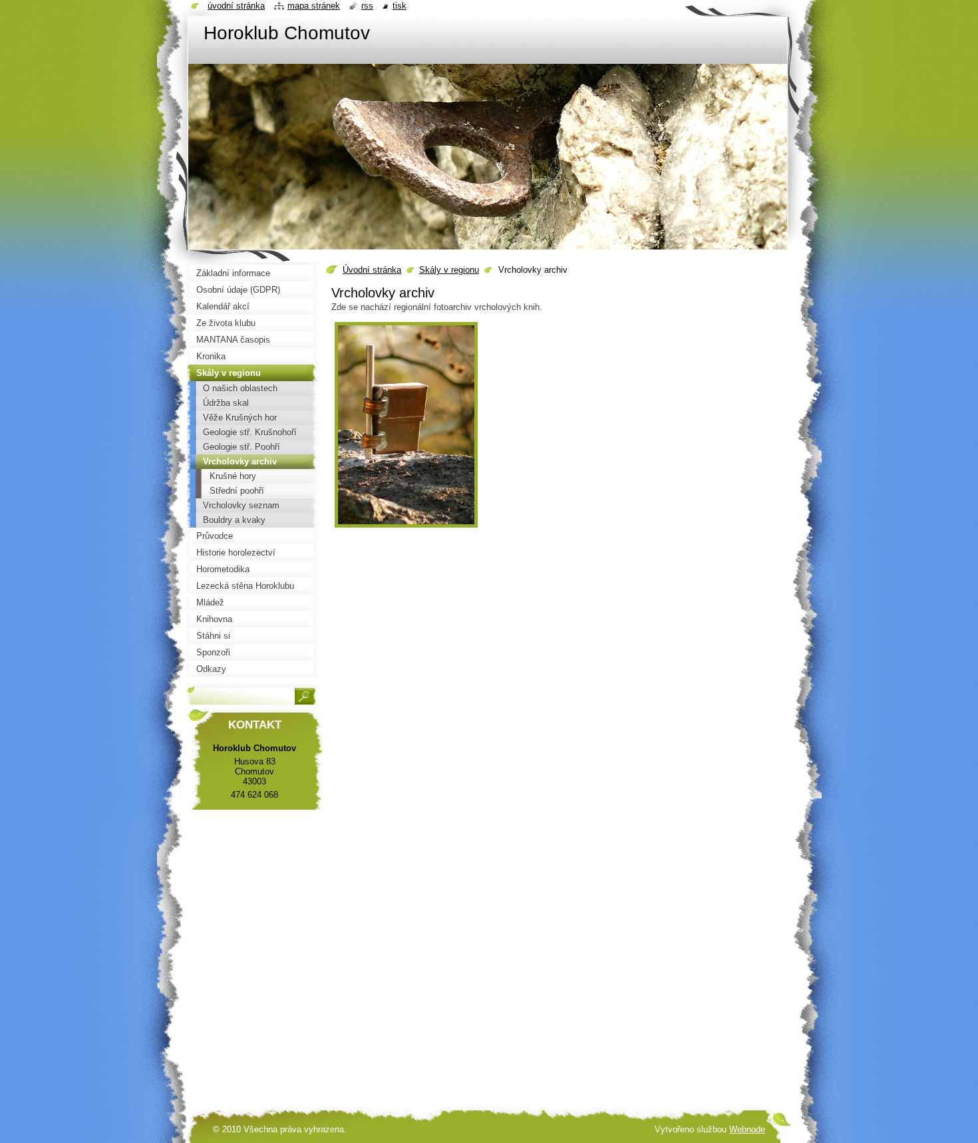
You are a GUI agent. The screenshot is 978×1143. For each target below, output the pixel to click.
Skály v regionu (449, 270)
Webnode (747, 1129)
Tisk (400, 6)
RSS (367, 6)
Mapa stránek (313, 6)
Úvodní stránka (372, 270)
